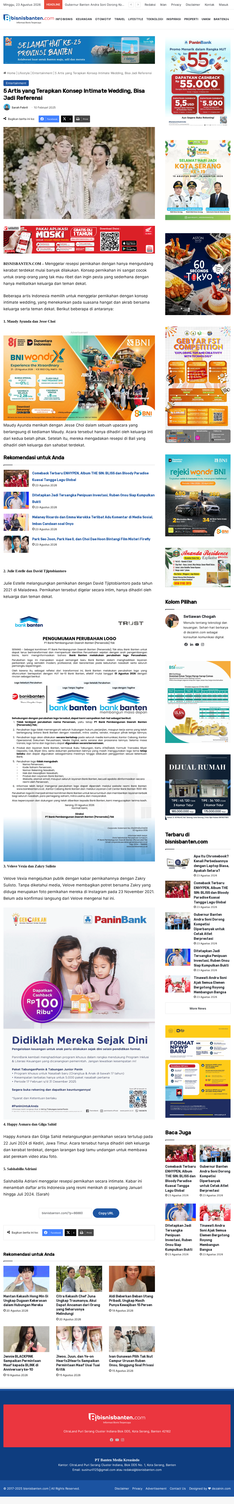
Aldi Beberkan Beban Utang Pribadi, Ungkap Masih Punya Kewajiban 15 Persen (131, 1300)
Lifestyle (135, 19)
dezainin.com (221, 1488)
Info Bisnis (64, 19)
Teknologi (154, 19)
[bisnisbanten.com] (28, 19)
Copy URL (106, 1213)
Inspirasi (173, 19)
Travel (119, 19)
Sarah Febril (20, 107)
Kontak (209, 4)
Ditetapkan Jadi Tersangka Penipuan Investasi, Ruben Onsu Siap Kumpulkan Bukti (123, 4)
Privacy (176, 4)
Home (11, 73)
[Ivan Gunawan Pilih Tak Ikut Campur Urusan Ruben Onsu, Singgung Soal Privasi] (132, 1339)
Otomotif (103, 19)
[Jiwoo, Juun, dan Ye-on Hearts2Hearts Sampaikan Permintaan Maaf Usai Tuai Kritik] (79, 1339)
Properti (191, 19)
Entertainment (42, 73)
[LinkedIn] (191, 644)
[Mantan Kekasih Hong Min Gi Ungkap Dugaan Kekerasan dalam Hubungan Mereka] (26, 1279)
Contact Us (178, 1488)
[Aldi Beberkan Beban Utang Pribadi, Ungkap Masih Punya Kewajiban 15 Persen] (132, 1279)
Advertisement (156, 1488)
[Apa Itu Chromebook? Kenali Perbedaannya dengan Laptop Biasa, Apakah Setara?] (177, 862)
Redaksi (150, 4)
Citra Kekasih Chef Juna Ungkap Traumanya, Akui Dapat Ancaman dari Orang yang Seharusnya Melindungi (78, 1305)
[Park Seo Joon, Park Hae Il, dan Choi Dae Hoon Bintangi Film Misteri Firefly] (16, 544)
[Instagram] (202, 644)
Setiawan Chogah (199, 616)
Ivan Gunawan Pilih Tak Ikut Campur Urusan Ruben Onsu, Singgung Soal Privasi (131, 1361)
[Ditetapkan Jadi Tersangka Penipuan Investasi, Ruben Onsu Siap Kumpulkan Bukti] (16, 500)
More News (198, 1008)
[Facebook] (186, 644)
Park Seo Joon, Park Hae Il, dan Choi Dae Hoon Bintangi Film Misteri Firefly (91, 539)
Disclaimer (193, 4)
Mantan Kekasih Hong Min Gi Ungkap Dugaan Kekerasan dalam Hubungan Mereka (25, 1300)
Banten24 (221, 19)
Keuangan (84, 19)
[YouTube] (197, 644)
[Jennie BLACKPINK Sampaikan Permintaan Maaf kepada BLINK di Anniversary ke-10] (26, 1339)
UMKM (206, 19)
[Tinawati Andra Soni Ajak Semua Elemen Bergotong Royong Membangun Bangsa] (177, 984)
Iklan (163, 4)
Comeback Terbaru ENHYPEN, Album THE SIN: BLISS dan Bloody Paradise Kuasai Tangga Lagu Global (211, 892)
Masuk (223, 4)
